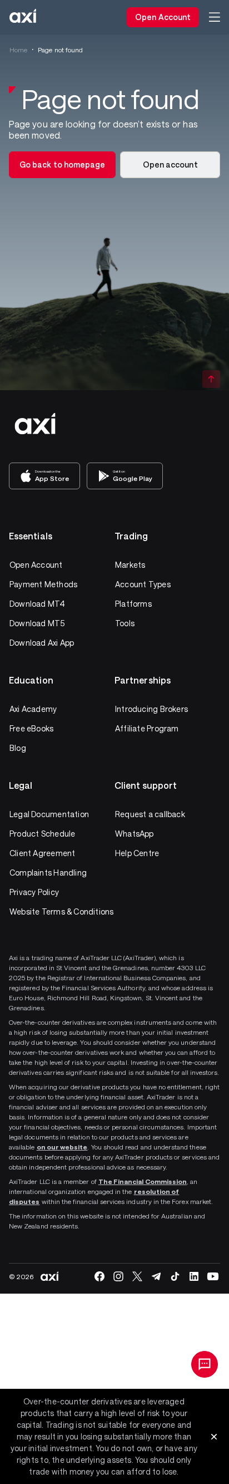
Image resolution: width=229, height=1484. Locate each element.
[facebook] (99, 1276)
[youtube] (213, 1276)
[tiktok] (175, 1276)
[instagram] (118, 1276)
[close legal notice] (214, 1437)
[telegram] (156, 1276)
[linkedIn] (194, 1276)
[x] (137, 1276)
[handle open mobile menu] (214, 17)
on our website (62, 1147)
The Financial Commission (142, 1181)
